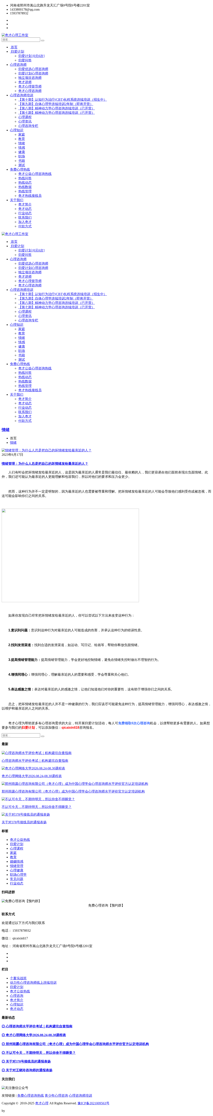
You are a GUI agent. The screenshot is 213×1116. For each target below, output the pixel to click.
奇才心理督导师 (30, 86)
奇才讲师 (25, 82)
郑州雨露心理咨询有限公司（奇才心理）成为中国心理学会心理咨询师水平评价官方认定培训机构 (73, 791)
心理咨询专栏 (28, 126)
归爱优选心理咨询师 (33, 69)
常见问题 (16, 879)
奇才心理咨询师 (30, 91)
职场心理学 (18, 874)
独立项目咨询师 (30, 77)
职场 (21, 156)
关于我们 (16, 200)
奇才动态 (25, 209)
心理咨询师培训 (21, 95)
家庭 (21, 134)
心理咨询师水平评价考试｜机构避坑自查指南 (35, 760)
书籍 (21, 160)
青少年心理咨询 (56, 1095)
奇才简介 (25, 204)
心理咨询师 (18, 64)
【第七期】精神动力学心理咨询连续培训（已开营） (56, 112)
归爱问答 (25, 60)
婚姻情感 (16, 861)
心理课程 (25, 117)
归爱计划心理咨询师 (33, 73)
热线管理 (25, 191)
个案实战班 (18, 978)
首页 (13, 47)
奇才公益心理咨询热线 (35, 174)
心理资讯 (25, 121)
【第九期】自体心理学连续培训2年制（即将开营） (55, 104)
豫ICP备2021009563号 (93, 1103)
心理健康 (16, 870)
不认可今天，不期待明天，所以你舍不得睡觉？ (37, 807)
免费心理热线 (20, 169)
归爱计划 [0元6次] (31, 56)
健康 (21, 152)
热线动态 (25, 182)
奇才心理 (41, 1103)
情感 (21, 147)
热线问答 (25, 178)
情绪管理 (16, 866)
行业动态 (25, 213)
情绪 (21, 143)
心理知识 (16, 130)
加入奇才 (25, 222)
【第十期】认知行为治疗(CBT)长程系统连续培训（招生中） (62, 99)
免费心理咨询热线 (30, 1095)
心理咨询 (16, 995)
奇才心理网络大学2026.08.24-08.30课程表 (32, 776)
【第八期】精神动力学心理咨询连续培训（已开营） (56, 108)
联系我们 (25, 217)
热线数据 (25, 187)
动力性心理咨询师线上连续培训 (33, 982)
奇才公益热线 (20, 839)
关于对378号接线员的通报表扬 (24, 822)
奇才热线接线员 (30, 195)
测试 (21, 165)
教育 (21, 139)
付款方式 (25, 226)
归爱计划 (17, 51)
